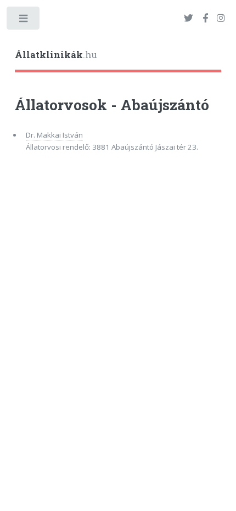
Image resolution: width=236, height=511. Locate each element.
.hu (56, 55)
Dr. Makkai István (54, 135)
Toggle (24, 20)
